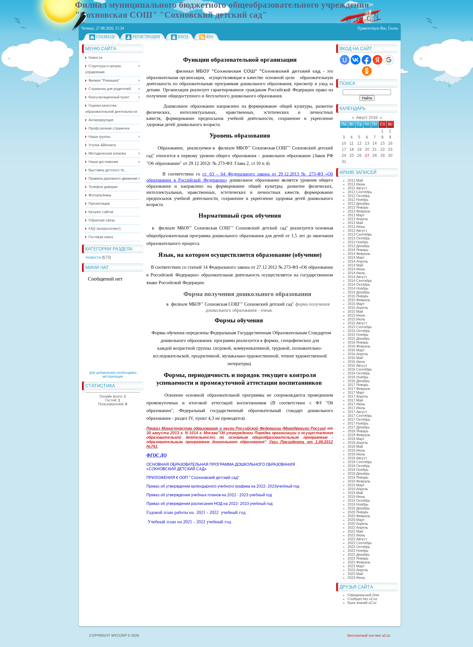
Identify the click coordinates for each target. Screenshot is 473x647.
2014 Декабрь (359, 292)
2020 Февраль (359, 516)
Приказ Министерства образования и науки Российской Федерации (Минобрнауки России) (236, 428)
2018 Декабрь (359, 473)
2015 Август (357, 323)
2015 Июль (356, 319)
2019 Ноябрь (358, 504)
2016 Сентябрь (360, 369)
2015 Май (355, 311)
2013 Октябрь (359, 238)
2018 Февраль (359, 435)
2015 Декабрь (359, 338)
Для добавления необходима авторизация (112, 374)
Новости (93, 257)
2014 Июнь (356, 269)
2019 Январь (358, 477)
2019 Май (355, 493)
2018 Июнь (356, 450)
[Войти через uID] (344, 60)
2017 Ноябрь (358, 423)
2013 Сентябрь (360, 234)
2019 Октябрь (359, 500)
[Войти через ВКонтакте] (355, 60)
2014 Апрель (358, 261)
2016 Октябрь (359, 373)
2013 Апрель (358, 219)
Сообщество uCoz (362, 599)
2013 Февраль (359, 211)
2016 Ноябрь (358, 377)
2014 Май (355, 265)
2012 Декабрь (359, 203)
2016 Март (356, 350)
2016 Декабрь (359, 381)
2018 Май (355, 446)
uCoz (386, 635)
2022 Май (355, 531)
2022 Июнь (356, 535)
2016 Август (357, 365)
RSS (209, 37)
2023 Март (356, 566)
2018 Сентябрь (360, 462)
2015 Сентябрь (360, 327)
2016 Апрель (358, 354)
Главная (105, 37)
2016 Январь (358, 342)
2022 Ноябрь (358, 551)
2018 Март (356, 439)
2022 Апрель (358, 527)
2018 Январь (358, 431)
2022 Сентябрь (360, 543)
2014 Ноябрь (358, 288)
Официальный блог (363, 595)
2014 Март (356, 257)
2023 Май (355, 574)
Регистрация (146, 37)
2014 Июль (356, 273)
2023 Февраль (359, 562)
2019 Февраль (359, 481)
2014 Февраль (359, 254)
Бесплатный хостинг (364, 635)
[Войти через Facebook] (366, 60)
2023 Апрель (358, 570)
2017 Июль (356, 408)
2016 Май (355, 358)
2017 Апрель (358, 396)
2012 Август (357, 188)
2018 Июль (356, 454)
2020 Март (356, 520)
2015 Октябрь (359, 331)
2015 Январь (358, 296)
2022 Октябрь (359, 547)
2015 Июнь (356, 315)
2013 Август (357, 230)
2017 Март (356, 392)
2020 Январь (358, 512)
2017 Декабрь (359, 427)
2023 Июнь (356, 578)
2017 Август (357, 412)
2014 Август (357, 277)
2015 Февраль (359, 300)
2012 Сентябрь (360, 192)
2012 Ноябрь (358, 200)
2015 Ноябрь (358, 335)
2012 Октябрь (359, 196)
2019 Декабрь (359, 508)
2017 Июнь (356, 404)
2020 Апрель (358, 524)
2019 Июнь (356, 497)
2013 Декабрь (359, 246)
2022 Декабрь (359, 554)
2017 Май (355, 400)
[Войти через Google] (389, 60)
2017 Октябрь (359, 419)
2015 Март (356, 304)
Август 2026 (367, 117)
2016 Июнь (356, 362)
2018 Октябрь (359, 466)
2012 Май (355, 180)
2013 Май (355, 223)
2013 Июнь (356, 227)
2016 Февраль (359, 346)
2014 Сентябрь (360, 281)
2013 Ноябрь (358, 242)
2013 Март (356, 215)
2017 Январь (358, 385)
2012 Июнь (356, 184)
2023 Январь (358, 558)
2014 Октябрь (359, 284)
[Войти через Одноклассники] (367, 71)
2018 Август (357, 458)
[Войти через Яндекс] (377, 60)
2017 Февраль (359, 389)
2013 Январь (358, 207)
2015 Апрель (358, 308)
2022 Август (357, 539)
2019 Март (356, 485)
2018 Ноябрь (358, 470)
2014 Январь (358, 250)
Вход (183, 37)
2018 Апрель (358, 443)
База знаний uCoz (362, 603)
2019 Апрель (358, 489)
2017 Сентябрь (360, 416)
